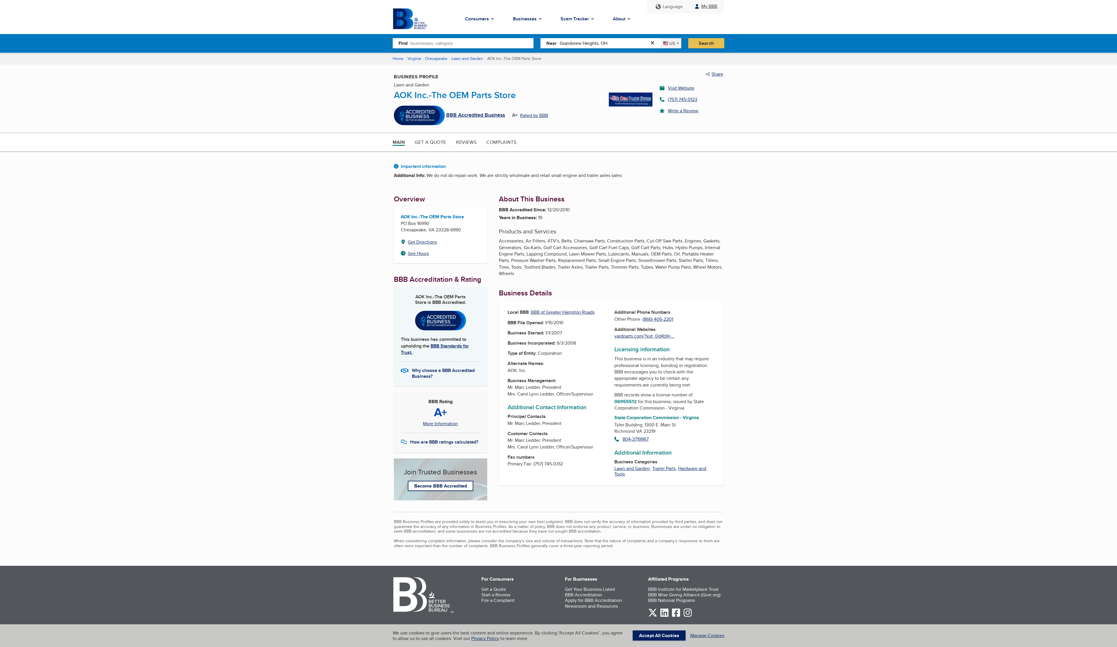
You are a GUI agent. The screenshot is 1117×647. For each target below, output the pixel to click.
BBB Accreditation (583, 594)
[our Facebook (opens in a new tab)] (676, 615)
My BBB (709, 6)
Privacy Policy (485, 638)
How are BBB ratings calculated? (444, 442)
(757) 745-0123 (682, 99)
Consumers (477, 18)
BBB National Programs (671, 600)
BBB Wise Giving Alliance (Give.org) (684, 594)
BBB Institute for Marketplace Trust (683, 589)
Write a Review (683, 111)
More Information (440, 424)
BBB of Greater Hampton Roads (563, 312)
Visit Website (681, 88)
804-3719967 (635, 439)
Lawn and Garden (467, 58)
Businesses (525, 18)
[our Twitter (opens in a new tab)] (652, 615)
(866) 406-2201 (658, 319)
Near (551, 43)
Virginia (414, 58)
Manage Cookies (707, 635)
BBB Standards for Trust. (435, 349)
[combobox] (471, 43)
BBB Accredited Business (475, 115)
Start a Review (496, 594)
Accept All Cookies (659, 635)
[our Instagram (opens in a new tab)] (687, 615)
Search (706, 43)
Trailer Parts (664, 468)
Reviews (466, 142)
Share (717, 74)
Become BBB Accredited (440, 486)
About (619, 18)
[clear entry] (654, 43)
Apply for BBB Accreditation (593, 600)
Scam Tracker (575, 18)
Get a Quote (430, 142)
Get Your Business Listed (590, 589)
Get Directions (422, 242)
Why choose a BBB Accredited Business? (443, 373)
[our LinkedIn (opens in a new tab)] (664, 615)
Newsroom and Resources (591, 606)
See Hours (418, 253)
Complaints (501, 142)
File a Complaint (498, 600)
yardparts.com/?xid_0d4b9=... (644, 336)
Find (403, 43)
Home (398, 58)
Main (399, 142)
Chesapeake (436, 58)
